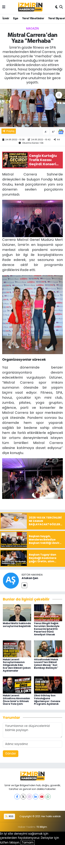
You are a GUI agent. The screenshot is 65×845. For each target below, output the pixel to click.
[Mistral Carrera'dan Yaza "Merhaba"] (32, 108)
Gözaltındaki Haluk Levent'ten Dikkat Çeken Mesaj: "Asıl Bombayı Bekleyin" (46, 664)
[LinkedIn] (35, 796)
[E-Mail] (24, 585)
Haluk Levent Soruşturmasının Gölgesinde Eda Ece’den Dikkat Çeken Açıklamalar (17, 665)
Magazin (32, 28)
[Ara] (61, 7)
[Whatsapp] (48, 796)
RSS (10, 816)
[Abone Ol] (61, 132)
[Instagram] (29, 796)
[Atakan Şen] (11, 580)
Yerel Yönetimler (33, 18)
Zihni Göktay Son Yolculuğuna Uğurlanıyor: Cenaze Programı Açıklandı (47, 700)
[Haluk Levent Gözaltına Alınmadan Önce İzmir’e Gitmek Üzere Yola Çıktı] (17, 685)
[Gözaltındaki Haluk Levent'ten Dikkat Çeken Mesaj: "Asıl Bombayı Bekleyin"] (48, 649)
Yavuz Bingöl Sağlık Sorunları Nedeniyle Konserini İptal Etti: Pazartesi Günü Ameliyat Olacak (47, 629)
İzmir (5, 18)
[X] (23, 796)
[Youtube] (41, 796)
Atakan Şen (30, 578)
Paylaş (10, 131)
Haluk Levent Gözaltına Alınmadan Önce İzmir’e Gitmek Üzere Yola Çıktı (16, 700)
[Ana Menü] (3, 7)
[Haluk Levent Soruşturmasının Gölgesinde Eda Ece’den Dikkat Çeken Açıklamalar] (17, 649)
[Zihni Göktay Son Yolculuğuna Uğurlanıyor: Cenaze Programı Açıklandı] (48, 685)
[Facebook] (17, 796)
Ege (15, 18)
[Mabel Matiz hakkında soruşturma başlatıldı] (17, 613)
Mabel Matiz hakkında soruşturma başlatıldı (17, 625)
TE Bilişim (41, 827)
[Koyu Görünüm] (56, 7)
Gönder (10, 753)
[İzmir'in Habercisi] (30, 7)
